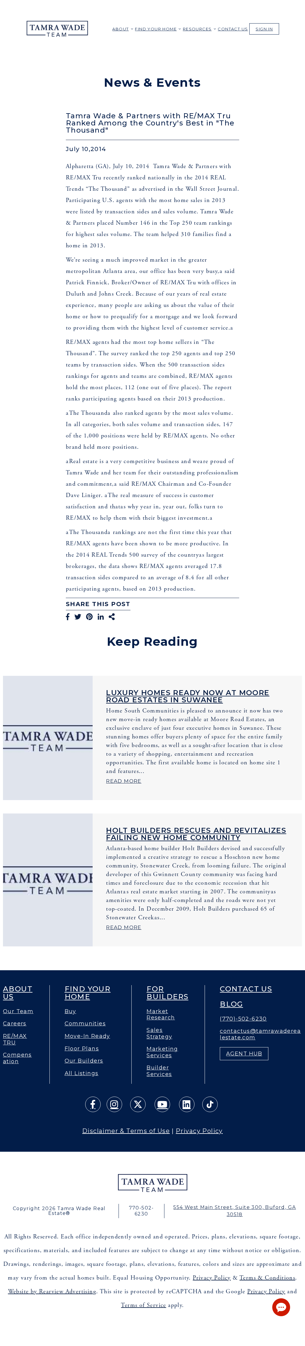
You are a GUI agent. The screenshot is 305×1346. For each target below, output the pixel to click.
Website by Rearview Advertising (52, 1291)
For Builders (167, 993)
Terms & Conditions (267, 1278)
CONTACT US (233, 29)
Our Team (18, 1011)
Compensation (17, 1058)
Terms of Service (143, 1305)
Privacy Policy (199, 1130)
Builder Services (159, 1071)
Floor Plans (82, 1049)
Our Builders (84, 1061)
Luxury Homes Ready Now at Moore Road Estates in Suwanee (187, 696)
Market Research (161, 1014)
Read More (123, 781)
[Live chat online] (281, 1307)
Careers (15, 1024)
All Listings (82, 1073)
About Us (17, 993)
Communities (85, 1024)
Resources (197, 29)
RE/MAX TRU (15, 1039)
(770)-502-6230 (243, 1019)
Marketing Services (162, 1052)
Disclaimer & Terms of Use (126, 1130)
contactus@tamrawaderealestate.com (260, 1034)
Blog (231, 1004)
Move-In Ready (87, 1036)
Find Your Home (156, 29)
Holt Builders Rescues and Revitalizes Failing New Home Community (196, 834)
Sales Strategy (159, 1033)
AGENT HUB (244, 1054)
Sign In (264, 29)
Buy (70, 1011)
